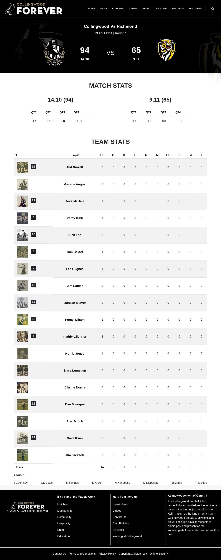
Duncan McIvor (75, 303)
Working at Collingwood (127, 536)
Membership (65, 510)
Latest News (120, 504)
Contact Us (119, 517)
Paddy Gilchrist (74, 336)
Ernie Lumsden (75, 370)
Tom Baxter (74, 252)
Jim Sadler (75, 286)
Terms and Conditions (82, 553)
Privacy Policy (107, 553)
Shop (60, 529)
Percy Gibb (75, 218)
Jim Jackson (74, 455)
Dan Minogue (75, 404)
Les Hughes (75, 269)
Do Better (118, 529)
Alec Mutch (74, 421)
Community (64, 517)
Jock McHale (74, 201)
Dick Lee (74, 235)
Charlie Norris (75, 387)
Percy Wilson (75, 319)
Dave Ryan (75, 438)
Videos (117, 510)
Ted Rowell (75, 167)
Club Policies (121, 523)
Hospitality (63, 523)
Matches (62, 504)
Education (63, 536)
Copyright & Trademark (133, 553)
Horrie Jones (74, 353)
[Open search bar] (212, 8)
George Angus (74, 184)
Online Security (159, 553)
